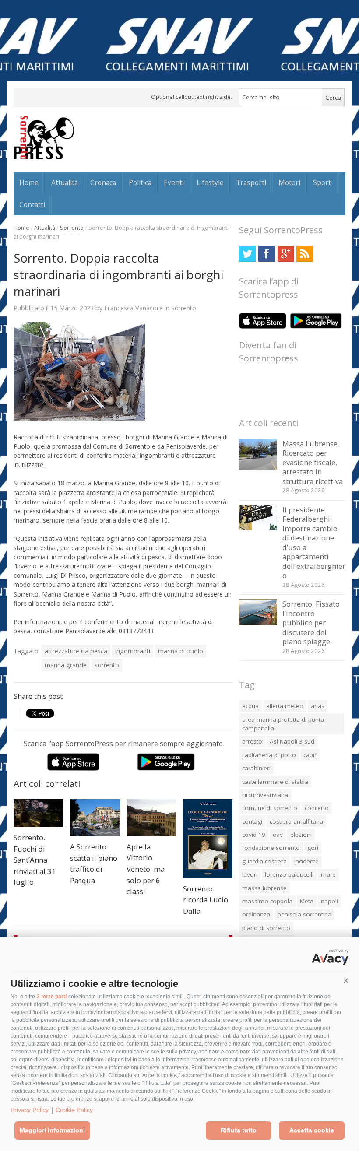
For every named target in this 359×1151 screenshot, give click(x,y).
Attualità (64, 182)
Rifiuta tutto (239, 1129)
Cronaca (103, 182)
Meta (306, 901)
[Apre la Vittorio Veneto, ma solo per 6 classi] (151, 817)
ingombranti (132, 651)
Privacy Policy (30, 1109)
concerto (317, 808)
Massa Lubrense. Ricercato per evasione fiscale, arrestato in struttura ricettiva (312, 462)
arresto (252, 741)
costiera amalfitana (296, 821)
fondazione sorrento (271, 848)
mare (328, 874)
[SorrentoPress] (44, 137)
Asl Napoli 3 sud (292, 741)
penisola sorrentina (304, 914)
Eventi (174, 182)
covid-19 (253, 835)
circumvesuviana (265, 795)
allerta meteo (284, 706)
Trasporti (251, 182)
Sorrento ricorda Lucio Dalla (205, 900)
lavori (249, 874)
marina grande (66, 665)
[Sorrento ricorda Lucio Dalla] (208, 838)
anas (317, 706)
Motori (289, 182)
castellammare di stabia (275, 782)
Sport (322, 182)
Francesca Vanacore (133, 307)
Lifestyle (210, 182)
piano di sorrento (266, 928)
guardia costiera (264, 861)
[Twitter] (247, 254)
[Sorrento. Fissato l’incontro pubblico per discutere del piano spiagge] (258, 622)
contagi (252, 821)
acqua (250, 706)
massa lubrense (264, 888)
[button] (345, 980)
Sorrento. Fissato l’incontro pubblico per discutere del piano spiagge (311, 622)
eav (278, 835)
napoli (329, 901)
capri (310, 755)
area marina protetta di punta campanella (283, 724)
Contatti (32, 204)
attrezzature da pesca (76, 651)
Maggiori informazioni (52, 1129)
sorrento (107, 665)
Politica (140, 182)
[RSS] (304, 254)
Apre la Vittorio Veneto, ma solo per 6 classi (146, 869)
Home (29, 182)
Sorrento (72, 228)
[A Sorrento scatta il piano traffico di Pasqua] (95, 817)
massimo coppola (267, 901)
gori (312, 848)
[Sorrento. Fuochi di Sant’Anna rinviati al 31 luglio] (38, 813)
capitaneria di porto (269, 755)
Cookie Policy (74, 1109)
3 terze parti (52, 996)
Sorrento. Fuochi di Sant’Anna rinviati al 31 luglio (35, 859)
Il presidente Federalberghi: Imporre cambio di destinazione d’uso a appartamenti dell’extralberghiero (313, 543)
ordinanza (256, 914)
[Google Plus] (286, 254)
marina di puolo (180, 651)
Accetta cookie (311, 1129)
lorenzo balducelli (289, 874)
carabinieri (256, 768)
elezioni (301, 835)
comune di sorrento (269, 808)
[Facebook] (266, 254)
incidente (306, 861)
